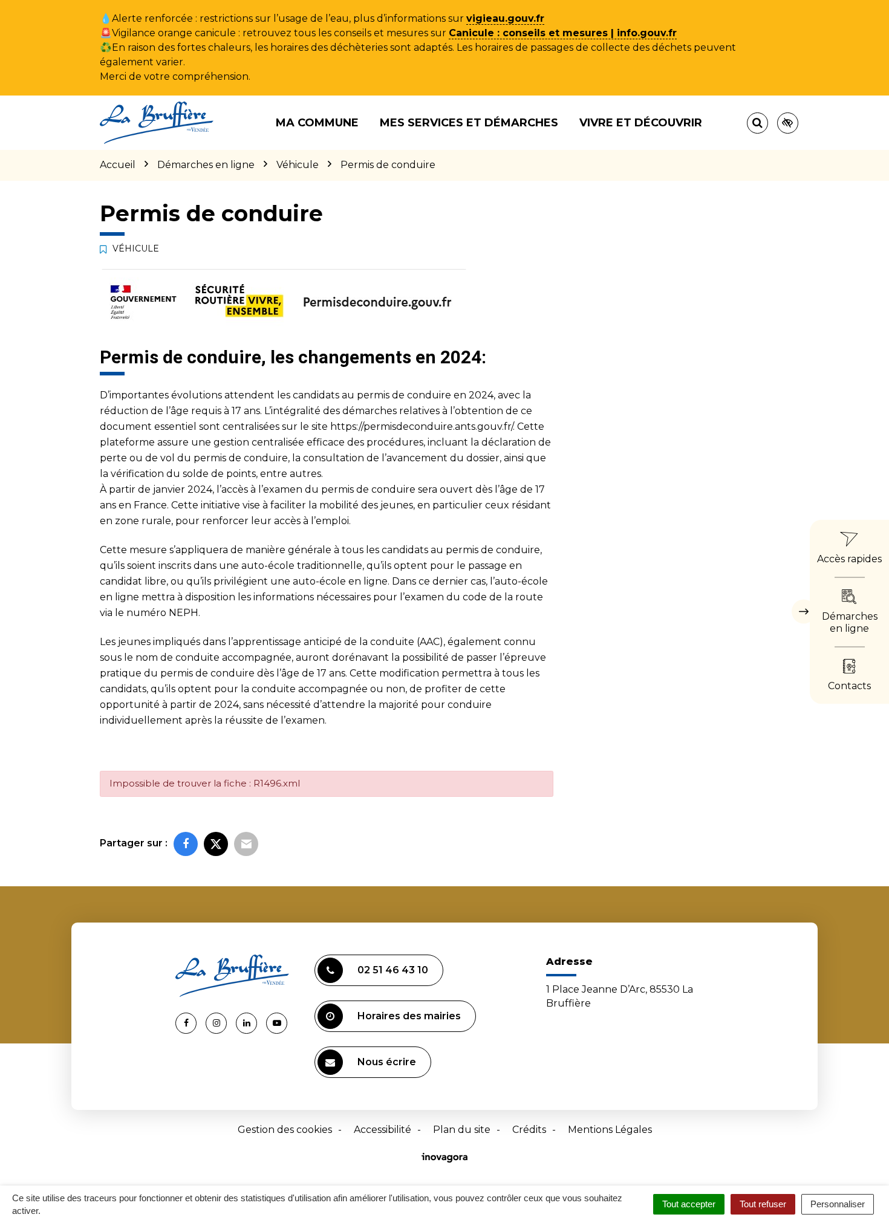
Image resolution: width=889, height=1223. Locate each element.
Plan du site (461, 1129)
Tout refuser (763, 1204)
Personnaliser (837, 1204)
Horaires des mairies (409, 1016)
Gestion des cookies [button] (285, 1129)
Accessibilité (382, 1129)
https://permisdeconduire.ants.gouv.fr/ (421, 426)
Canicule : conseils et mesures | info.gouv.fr (563, 33)
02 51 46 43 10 (392, 970)
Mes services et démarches (469, 122)
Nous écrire (386, 1062)
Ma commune (317, 122)
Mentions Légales (610, 1129)
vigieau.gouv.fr (505, 18)
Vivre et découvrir (640, 122)
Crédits (529, 1129)
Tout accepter (688, 1204)
